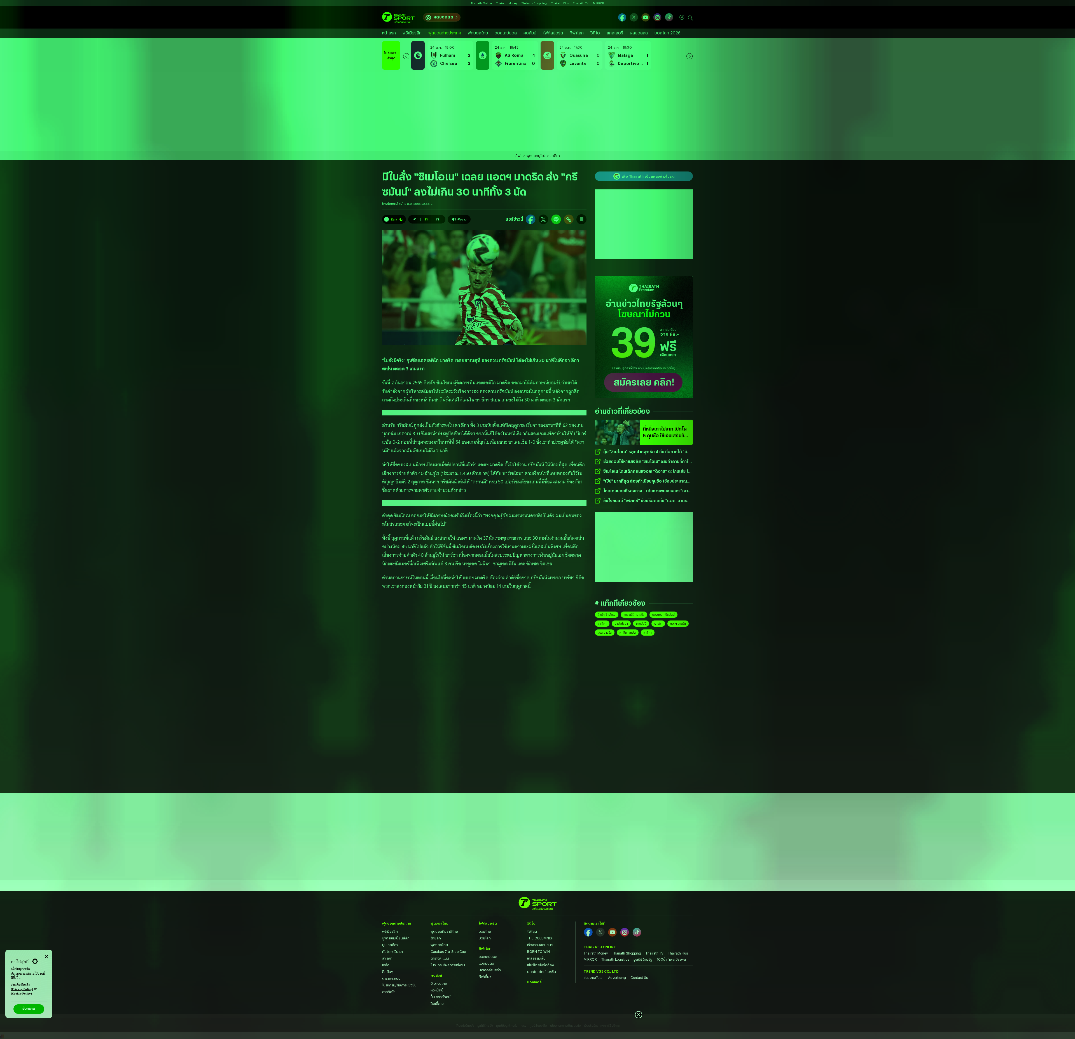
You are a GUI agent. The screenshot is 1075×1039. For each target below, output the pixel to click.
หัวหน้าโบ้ (437, 990)
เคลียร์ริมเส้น (536, 958)
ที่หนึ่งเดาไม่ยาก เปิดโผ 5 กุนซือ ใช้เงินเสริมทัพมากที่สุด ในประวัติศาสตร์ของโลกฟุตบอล (665, 432)
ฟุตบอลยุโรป (536, 156)
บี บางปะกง (439, 983)
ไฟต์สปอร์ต (553, 32)
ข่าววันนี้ (641, 623)
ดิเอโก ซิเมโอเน (607, 614)
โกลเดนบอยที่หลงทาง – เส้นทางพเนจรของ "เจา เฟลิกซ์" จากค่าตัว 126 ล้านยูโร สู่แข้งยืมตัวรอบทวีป (645, 491)
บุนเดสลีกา (390, 945)
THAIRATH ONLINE (600, 947)
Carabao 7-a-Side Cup (448, 951)
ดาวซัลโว (388, 992)
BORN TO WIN (538, 951)
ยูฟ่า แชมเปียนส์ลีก (396, 938)
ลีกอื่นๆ (387, 972)
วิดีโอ (595, 32)
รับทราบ (28, 1009)
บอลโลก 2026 (668, 32)
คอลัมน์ (530, 32)
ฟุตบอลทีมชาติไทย (444, 931)
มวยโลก (485, 938)
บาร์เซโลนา (621, 623)
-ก (415, 218)
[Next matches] (689, 55)
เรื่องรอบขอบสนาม (541, 945)
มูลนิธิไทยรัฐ (643, 959)
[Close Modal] (46, 956)
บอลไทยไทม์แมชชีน (541, 972)
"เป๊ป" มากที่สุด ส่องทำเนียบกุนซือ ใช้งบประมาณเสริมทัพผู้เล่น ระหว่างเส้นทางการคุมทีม (645, 481)
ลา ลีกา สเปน (628, 632)
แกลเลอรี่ (615, 32)
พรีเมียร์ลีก (412, 32)
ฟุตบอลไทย (478, 32)
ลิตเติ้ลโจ (437, 1003)
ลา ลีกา (602, 623)
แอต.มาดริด (605, 632)
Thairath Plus (560, 3)
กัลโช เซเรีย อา (392, 951)
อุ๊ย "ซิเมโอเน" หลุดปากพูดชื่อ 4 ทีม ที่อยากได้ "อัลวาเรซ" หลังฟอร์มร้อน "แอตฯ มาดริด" (646, 452)
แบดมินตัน (486, 963)
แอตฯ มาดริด (678, 623)
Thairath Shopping (534, 3)
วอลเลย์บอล (506, 32)
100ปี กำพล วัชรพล (671, 959)
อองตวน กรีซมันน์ (663, 614)
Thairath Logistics (615, 959)
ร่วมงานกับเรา (594, 977)
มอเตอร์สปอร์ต (490, 970)
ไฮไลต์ (532, 931)
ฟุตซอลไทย (439, 945)
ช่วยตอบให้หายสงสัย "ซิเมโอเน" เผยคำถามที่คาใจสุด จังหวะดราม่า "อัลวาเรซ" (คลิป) (647, 461)
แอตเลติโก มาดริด (633, 614)
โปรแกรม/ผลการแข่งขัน (399, 985)
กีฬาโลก (577, 32)
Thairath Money (506, 3)
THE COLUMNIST (540, 938)
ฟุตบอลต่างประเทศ (444, 32)
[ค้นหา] (690, 17)
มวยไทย (485, 931)
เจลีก (385, 965)
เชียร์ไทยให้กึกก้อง (540, 965)
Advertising (617, 977)
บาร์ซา (658, 623)
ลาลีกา (555, 156)
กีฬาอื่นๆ (485, 977)
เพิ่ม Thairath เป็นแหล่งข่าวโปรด (648, 176)
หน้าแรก (389, 32)
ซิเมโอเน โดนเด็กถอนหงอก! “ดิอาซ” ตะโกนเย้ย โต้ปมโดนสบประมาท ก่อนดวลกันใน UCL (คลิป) (647, 471)
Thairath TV (580, 3)
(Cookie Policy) (21, 993)
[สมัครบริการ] (644, 337)
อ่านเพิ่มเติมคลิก (22, 987)
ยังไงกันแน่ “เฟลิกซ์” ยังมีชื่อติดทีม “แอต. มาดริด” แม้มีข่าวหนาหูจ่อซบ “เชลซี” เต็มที (647, 501)
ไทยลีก (436, 938)
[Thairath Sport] (398, 17)
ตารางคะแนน (391, 978)
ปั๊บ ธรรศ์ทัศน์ (440, 997)
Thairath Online (481, 3)
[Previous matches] (406, 55)
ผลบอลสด (443, 17)
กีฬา (518, 156)
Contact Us (639, 977)
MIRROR (598, 3)
